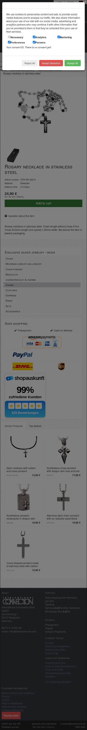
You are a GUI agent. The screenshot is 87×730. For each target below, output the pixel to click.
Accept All (72, 63)
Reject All (29, 63)
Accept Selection (51, 63)
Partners (40, 42)
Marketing (66, 37)
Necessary (17, 37)
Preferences (18, 42)
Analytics (40, 37)
